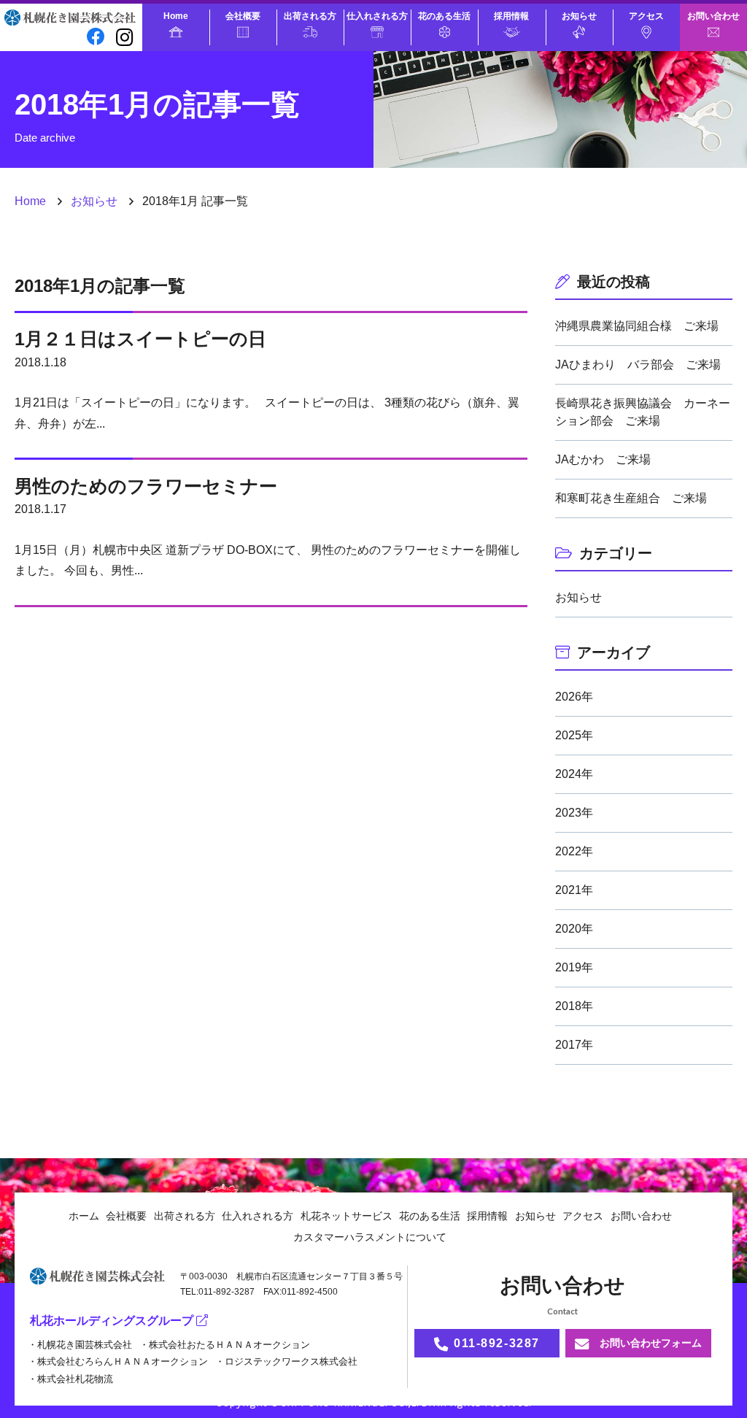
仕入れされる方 (377, 16)
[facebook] (96, 37)
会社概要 (242, 16)
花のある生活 (444, 16)
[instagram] (124, 37)
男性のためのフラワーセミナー (146, 486)
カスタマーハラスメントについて (369, 1237)
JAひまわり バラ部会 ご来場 (638, 364)
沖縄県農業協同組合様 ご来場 (637, 326)
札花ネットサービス (346, 1216)
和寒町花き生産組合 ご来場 (631, 498)
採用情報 (511, 16)
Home (175, 16)
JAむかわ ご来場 (603, 459)
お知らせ (579, 16)
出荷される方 (310, 16)
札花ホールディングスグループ (111, 1320)
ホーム (84, 1216)
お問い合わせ (713, 16)
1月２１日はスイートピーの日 (140, 338)
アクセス (646, 16)
